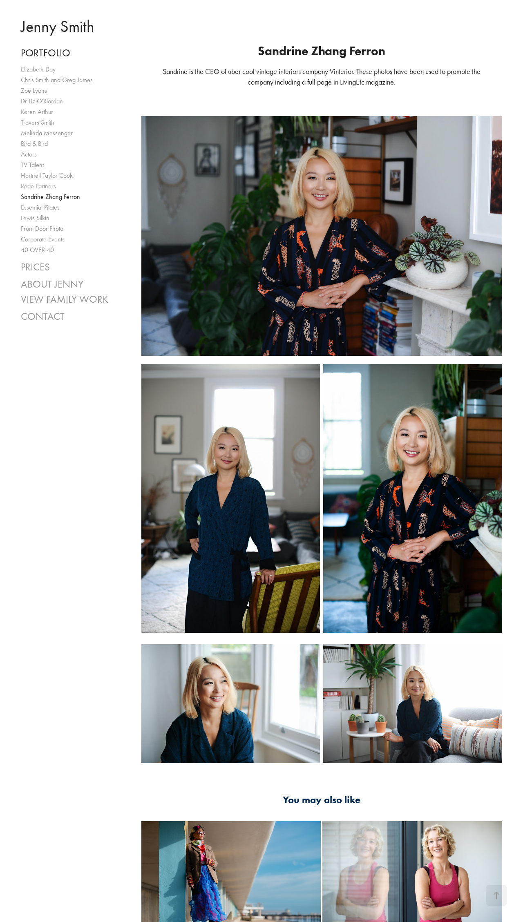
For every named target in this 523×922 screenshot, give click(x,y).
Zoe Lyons (34, 90)
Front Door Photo (42, 228)
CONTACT (43, 316)
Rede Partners (38, 186)
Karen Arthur (37, 112)
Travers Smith (37, 122)
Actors (29, 154)
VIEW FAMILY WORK (64, 299)
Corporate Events (43, 239)
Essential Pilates (40, 207)
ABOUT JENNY (52, 284)
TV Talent (32, 165)
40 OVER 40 (37, 250)
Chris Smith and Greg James (57, 80)
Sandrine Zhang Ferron (50, 197)
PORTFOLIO (45, 53)
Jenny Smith (57, 26)
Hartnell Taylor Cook (47, 175)
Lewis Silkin (35, 218)
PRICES (35, 267)
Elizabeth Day (38, 69)
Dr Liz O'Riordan (42, 101)
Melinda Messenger (47, 133)
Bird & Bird (34, 143)
